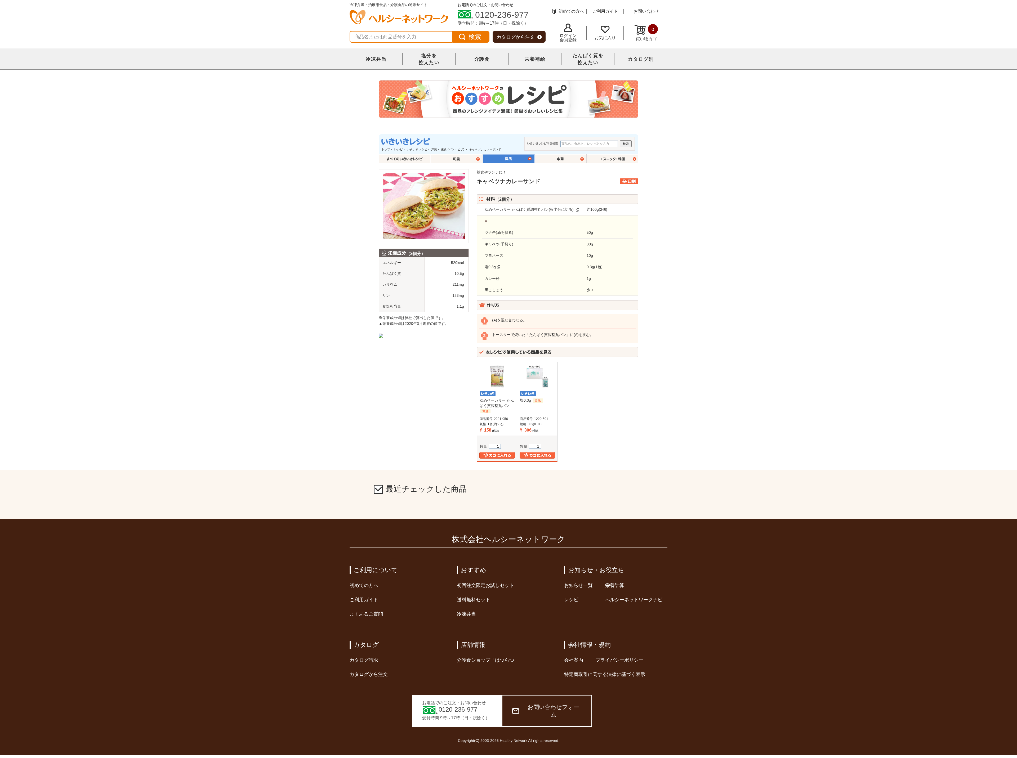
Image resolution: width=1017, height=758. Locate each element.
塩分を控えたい (429, 59)
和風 (456, 158)
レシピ (398, 149)
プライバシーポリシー (619, 660)
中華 (560, 158)
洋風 (434, 149)
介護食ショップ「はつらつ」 (488, 660)
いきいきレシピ (417, 149)
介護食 (482, 59)
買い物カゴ (646, 34)
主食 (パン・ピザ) (453, 149)
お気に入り (605, 37)
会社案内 (573, 660)
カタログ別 (641, 59)
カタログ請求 (364, 660)
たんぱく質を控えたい (588, 59)
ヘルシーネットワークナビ (633, 599)
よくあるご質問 (366, 614)
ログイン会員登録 (568, 37)
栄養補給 (535, 59)
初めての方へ (571, 11)
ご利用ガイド (605, 11)
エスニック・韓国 (612, 158)
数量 (483, 446)
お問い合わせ (646, 11)
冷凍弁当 (376, 59)
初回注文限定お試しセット (485, 585)
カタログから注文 (516, 37)
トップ (385, 149)
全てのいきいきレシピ (404, 158)
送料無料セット (473, 599)
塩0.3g (490, 267)
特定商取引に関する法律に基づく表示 (604, 674)
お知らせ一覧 (578, 585)
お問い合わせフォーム (553, 710)
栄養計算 (614, 585)
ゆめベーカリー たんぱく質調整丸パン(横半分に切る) (529, 209)
